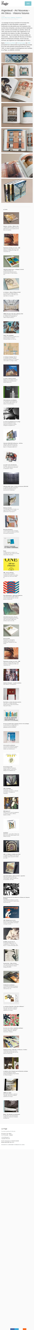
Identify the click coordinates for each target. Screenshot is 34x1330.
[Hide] (25, 1329)
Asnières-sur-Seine (10, 43)
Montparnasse (21, 43)
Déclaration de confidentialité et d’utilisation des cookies (13, 1144)
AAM (29, 43)
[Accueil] (5, 3)
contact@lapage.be (5, 1137)
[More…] (23, 1329)
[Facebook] (12, 1329)
